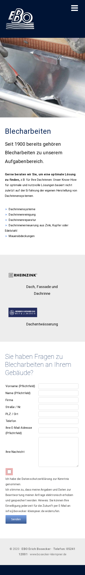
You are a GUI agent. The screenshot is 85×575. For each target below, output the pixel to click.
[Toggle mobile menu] (75, 8)
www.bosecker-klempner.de (48, 554)
